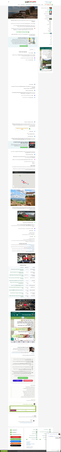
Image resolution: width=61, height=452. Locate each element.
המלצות (42, 4)
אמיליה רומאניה (49, 24)
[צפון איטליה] (30, 2)
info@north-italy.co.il (16, 434)
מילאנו (51, 39)
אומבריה (50, 23)
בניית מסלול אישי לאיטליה (28, 4)
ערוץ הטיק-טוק (15, 445)
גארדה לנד (50, 44)
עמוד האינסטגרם (15, 443)
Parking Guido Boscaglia (30, 248)
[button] (32, 49)
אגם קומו (50, 31)
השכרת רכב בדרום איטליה (48, 15)
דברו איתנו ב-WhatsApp (23, 377)
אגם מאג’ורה (49, 30)
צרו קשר (19, 4)
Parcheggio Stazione (31, 250)
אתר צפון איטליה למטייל (29, 447)
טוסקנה (17, 29)
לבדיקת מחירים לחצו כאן (24, 147)
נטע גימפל (32, 399)
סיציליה (50, 26)
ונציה (51, 38)
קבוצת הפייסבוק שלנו (16, 441)
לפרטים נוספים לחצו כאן (28, 380)
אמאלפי (50, 29)
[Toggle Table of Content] (33, 49)
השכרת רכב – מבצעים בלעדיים (36, 4)
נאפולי (51, 42)
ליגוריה (50, 25)
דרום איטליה (49, 28)
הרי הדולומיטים (49, 20)
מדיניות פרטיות (28, 441)
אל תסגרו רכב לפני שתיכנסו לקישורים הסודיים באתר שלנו (21, 142)
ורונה (51, 41)
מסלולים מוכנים (23, 4)
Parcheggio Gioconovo (30, 244)
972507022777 (14, 430)
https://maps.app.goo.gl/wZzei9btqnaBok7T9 (26, 422)
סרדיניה (50, 27)
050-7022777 (14, 432)
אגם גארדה (49, 21)
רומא (51, 35)
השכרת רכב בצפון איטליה (49, 17)
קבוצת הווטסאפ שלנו (16, 439)
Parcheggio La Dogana (31, 246)
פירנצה (51, 36)
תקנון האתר (28, 442)
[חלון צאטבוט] (53, 442)
